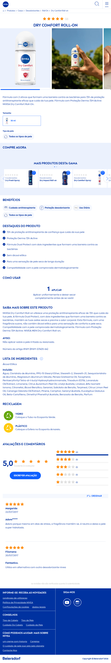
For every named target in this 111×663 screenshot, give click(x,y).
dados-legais (39, 607)
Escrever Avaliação (25, 475)
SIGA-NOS (69, 592)
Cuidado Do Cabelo (13, 625)
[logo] (6, 4)
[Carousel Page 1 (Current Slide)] (54, 166)
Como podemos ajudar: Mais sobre (25, 634)
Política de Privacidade (18, 602)
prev (3, 178)
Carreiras (34, 641)
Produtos (11, 11)
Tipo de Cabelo (10, 620)
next (107, 178)
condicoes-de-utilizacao (15, 598)
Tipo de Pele (27, 620)
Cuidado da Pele (34, 625)
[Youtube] (67, 602)
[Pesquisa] (97, 4)
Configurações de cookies (16, 607)
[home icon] (4, 11)
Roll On (45, 11)
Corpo (20, 11)
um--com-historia (15, 641)
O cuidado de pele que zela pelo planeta (23, 646)
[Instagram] (77, 602)
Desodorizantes (33, 11)
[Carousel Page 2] (56, 166)
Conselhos (10, 615)
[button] (34, 173)
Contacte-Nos (10, 650)
